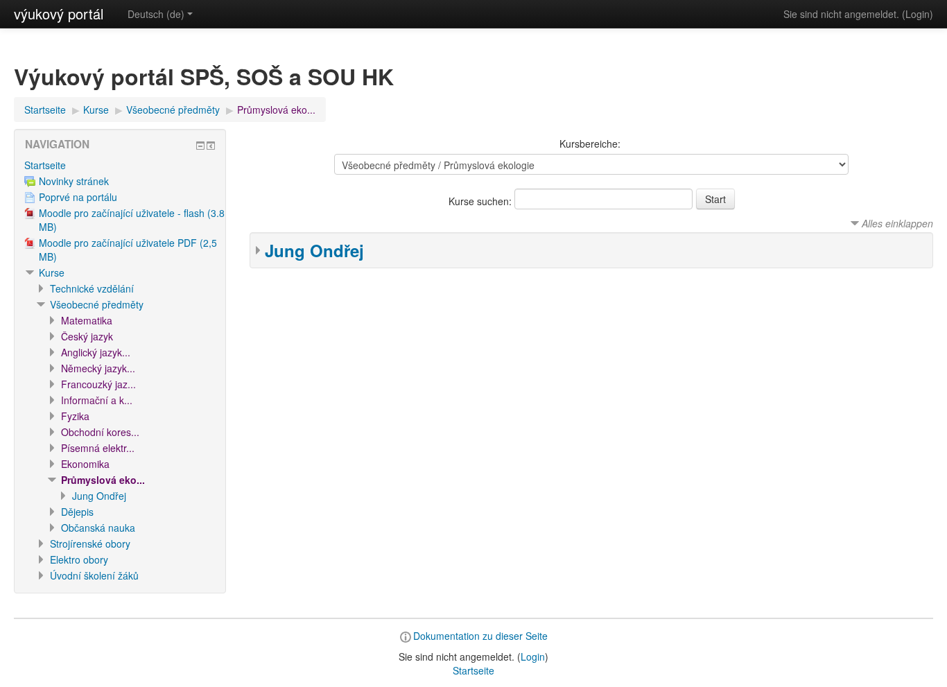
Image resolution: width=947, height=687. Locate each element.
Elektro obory (79, 559)
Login (917, 14)
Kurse (96, 109)
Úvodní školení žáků (94, 575)
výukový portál (58, 13)
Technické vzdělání (92, 288)
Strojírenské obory (90, 543)
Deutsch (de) (156, 14)
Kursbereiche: (589, 143)
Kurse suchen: (481, 201)
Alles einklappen (897, 223)
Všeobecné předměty (173, 109)
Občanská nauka (98, 527)
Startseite (45, 109)
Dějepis (77, 512)
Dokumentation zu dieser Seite (480, 636)
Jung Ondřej (314, 250)
